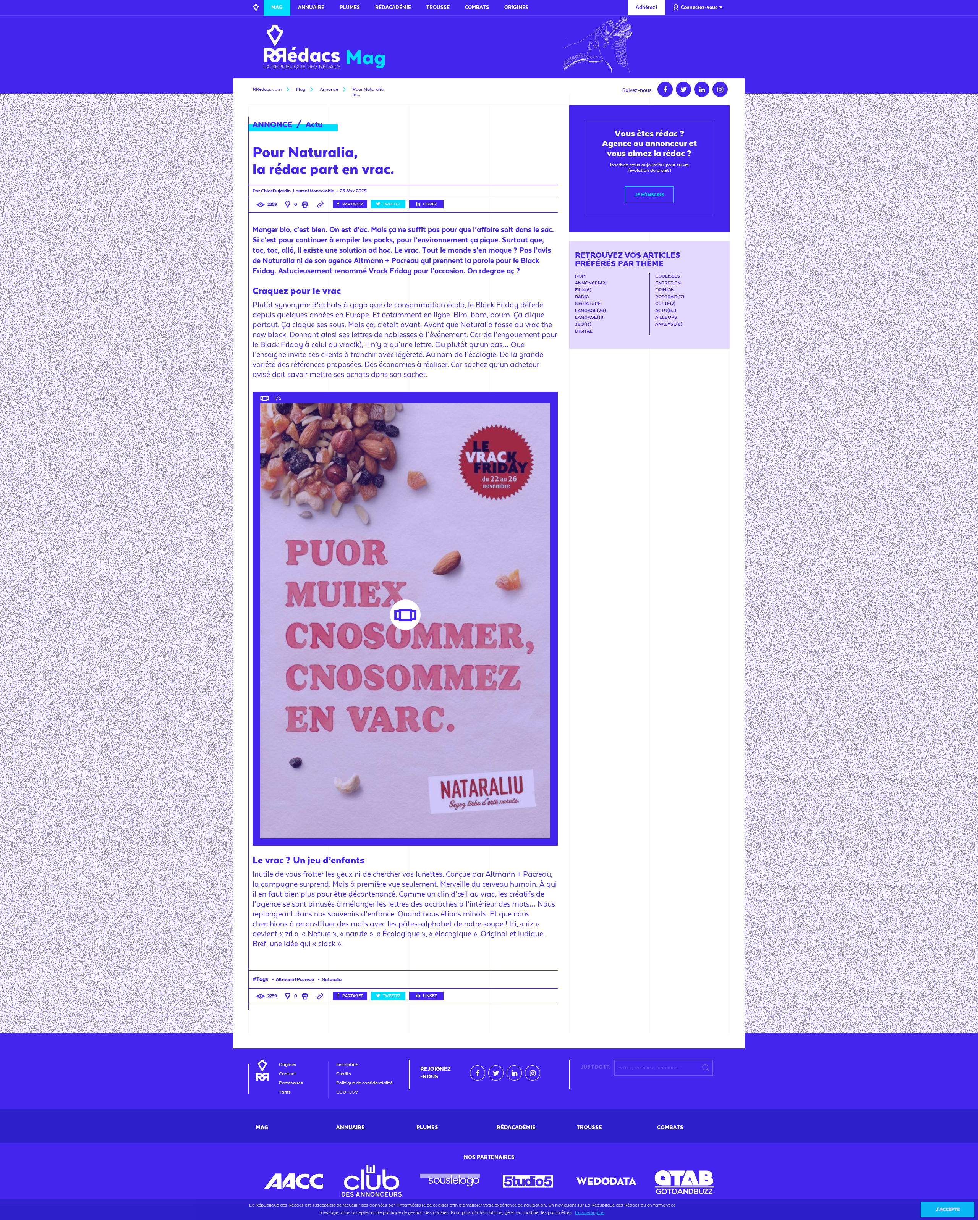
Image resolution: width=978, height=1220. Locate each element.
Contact (287, 1073)
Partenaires (291, 1083)
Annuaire (311, 7)
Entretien (668, 283)
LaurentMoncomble (313, 191)
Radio (582, 296)
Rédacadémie (393, 7)
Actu (314, 124)
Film (580, 289)
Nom (580, 276)
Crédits (343, 1073)
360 (579, 324)
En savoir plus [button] (589, 1212)
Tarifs (285, 1092)
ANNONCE (272, 124)
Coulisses (667, 276)
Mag (277, 7)
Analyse (665, 324)
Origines (516, 7)
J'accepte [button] (948, 1209)
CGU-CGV (347, 1092)
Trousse (438, 7)
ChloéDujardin (276, 191)
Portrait (666, 296)
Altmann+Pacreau (295, 979)
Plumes (350, 7)
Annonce (586, 283)
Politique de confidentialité (364, 1083)
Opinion (664, 289)
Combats (477, 7)
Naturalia (332, 979)
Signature (588, 303)
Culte (662, 303)
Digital (584, 331)
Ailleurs (666, 317)
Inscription (347, 1064)
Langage (586, 310)
